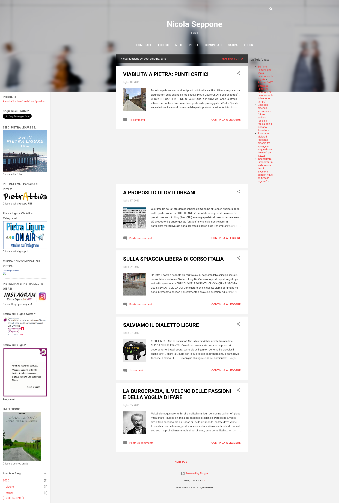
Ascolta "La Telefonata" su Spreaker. (24, 101)
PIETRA (193, 45)
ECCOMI (163, 45)
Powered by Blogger (197, 473)
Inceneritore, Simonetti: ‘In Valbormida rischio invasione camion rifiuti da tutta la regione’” (265, 170)
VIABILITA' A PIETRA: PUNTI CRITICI (166, 74)
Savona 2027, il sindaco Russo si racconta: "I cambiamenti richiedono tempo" (265, 92)
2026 (6, 480)
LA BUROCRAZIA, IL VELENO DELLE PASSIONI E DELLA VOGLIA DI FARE (177, 394)
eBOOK (248, 45)
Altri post (182, 461)
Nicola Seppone (194, 24)
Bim (203, 480)
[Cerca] (271, 9)
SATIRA (233, 45)
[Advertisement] (295, 210)
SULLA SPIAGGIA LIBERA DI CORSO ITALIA (173, 259)
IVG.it (179, 45)
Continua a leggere (226, 119)
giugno (10, 486)
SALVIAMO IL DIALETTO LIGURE (161, 325)
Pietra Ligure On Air (11, 271)
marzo (9, 493)
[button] (238, 74)
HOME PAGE (144, 45)
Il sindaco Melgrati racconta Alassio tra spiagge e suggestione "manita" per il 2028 (265, 144)
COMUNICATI (213, 45)
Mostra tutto (232, 58)
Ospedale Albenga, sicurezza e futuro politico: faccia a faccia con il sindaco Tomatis (265, 117)
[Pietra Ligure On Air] (4, 274)
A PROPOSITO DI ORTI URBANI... (161, 192)
